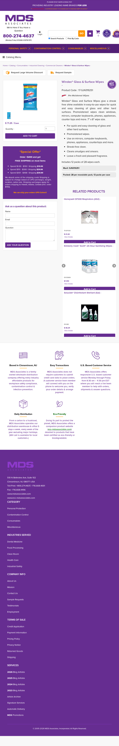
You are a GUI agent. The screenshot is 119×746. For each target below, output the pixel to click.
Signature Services (16, 702)
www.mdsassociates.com (19, 493)
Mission (10, 587)
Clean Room (13, 554)
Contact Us (12, 593)
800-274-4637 (18, 35)
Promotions (15, 715)
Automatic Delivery (16, 709)
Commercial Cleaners (54, 65)
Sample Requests (15, 599)
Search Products (57, 38)
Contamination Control (47, 48)
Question (9, 227)
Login (40, 34)
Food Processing (15, 547)
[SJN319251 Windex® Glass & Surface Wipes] (30, 96)
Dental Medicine (14, 541)
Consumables (75, 48)
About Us (11, 581)
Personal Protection (16, 508)
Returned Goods (15, 651)
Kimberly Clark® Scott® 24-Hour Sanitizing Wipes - (88, 246)
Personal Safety (18, 48)
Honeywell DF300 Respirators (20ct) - (82, 199)
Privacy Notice (14, 645)
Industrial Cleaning (37, 65)
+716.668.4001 (38, 485)
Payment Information (17, 632)
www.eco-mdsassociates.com (21, 498)
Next (114, 266)
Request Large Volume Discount (26, 72)
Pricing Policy (13, 638)
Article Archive (14, 696)
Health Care (12, 560)
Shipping (11, 657)
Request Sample (63, 72)
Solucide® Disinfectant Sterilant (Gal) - (82, 292)
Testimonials (13, 605)
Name (7, 211)
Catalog (12, 65)
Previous (64, 266)
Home (5, 65)
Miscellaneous (98, 48)
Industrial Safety (14, 566)
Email (7, 219)
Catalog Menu (13, 57)
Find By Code (73, 38)
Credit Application (15, 626)
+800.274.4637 (23, 485)
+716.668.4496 (19, 489)
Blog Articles (16, 672)
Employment (13, 611)
